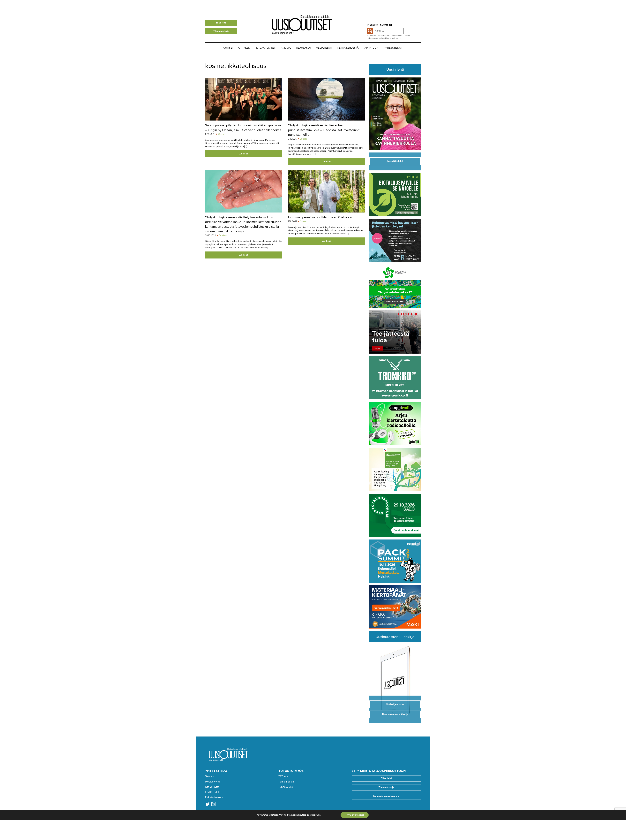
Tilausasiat (303, 47)
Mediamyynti (212, 781)
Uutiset (228, 47)
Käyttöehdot (212, 792)
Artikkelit (245, 47)
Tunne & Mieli (286, 787)
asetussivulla (314, 814)
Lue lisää (243, 153)
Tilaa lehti (221, 22)
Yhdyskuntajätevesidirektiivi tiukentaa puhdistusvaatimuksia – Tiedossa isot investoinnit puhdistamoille (323, 130)
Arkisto (286, 47)
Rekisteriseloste (214, 797)
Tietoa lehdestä (348, 47)
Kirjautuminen (266, 47)
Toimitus (210, 776)
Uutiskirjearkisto (395, 704)
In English (372, 24)
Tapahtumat (371, 47)
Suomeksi (386, 24)
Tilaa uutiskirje (221, 31)
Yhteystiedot (393, 47)
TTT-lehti (283, 776)
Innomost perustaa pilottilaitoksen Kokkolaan (320, 217)
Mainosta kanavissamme (386, 796)
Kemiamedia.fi (286, 781)
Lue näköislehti (395, 161)
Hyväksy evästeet (354, 814)
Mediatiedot (324, 47)
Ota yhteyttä (212, 787)
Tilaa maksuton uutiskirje (395, 714)
